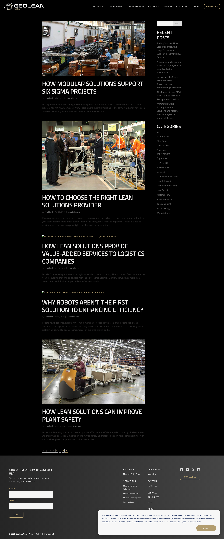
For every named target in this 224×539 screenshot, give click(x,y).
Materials (98, 7)
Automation (163, 136)
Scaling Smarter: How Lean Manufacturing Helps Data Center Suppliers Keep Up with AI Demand (169, 50)
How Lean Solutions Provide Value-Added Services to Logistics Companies (93, 253)
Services (167, 7)
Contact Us (212, 6)
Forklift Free (163, 167)
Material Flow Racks (131, 493)
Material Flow (163, 194)
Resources (181, 7)
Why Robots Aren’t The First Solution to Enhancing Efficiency (93, 306)
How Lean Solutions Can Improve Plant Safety (92, 415)
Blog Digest (162, 141)
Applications (135, 7)
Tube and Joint (164, 203)
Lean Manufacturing (167, 185)
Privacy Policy (35, 534)
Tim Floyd (48, 98)
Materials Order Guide (131, 474)
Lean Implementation (167, 176)
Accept (206, 528)
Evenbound (49, 534)
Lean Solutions (72, 98)
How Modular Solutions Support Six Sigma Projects (92, 87)
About (197, 7)
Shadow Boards (164, 199)
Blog (149, 501)
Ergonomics (162, 158)
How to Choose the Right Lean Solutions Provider (87, 201)
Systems (152, 7)
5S (158, 132)
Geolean (161, 171)
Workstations (163, 213)
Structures (116, 7)
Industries (152, 474)
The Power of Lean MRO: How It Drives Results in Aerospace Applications (169, 96)
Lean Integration (165, 181)
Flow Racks (162, 162)
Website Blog (163, 208)
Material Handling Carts (132, 497)
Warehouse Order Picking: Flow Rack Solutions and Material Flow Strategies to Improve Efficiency (168, 110)
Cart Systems (163, 145)
